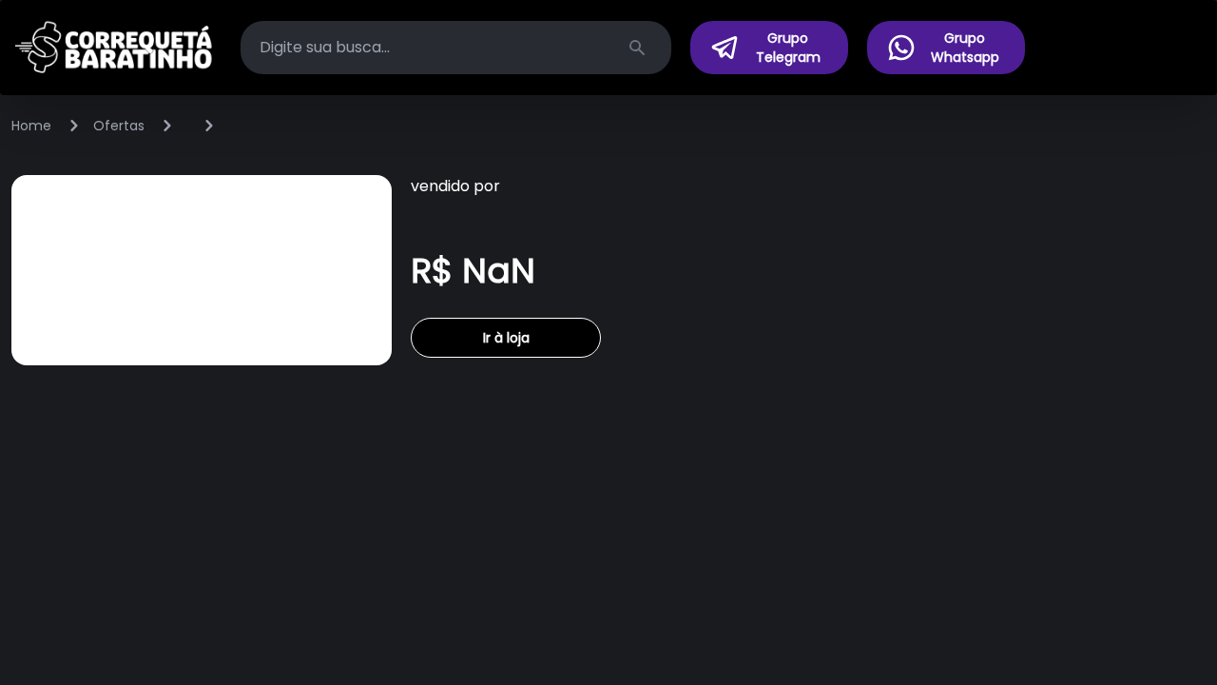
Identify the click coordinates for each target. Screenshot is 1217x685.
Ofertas (119, 125)
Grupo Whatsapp (965, 48)
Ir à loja (506, 337)
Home (31, 125)
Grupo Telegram (788, 48)
